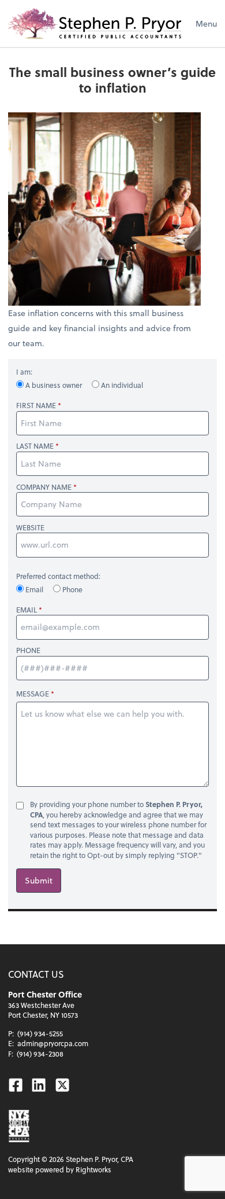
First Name (36, 405)
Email (34, 589)
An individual (121, 385)
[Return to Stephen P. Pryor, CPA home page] (94, 23)
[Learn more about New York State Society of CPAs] (19, 1126)
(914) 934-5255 (40, 1033)
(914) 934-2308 (40, 1053)
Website (30, 528)
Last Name (35, 446)
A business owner (54, 385)
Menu (206, 23)
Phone (71, 589)
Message (32, 693)
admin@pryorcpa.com (52, 1043)
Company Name (44, 487)
